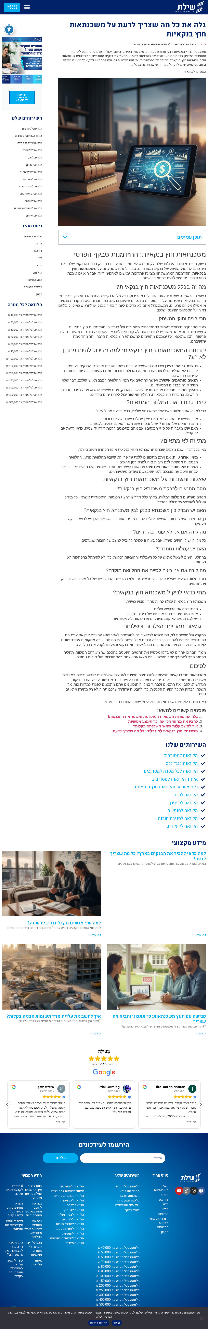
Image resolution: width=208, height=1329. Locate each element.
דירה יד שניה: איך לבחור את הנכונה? (14, 1225)
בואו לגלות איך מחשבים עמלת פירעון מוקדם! (33, 1192)
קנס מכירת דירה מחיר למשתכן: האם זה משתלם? (13, 1248)
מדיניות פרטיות (98, 1323)
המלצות (37, 273)
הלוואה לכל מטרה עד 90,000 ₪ (25, 351)
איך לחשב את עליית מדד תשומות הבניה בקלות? (53, 1016)
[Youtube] (179, 1191)
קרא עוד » (200, 935)
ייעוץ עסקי (132, 1210)
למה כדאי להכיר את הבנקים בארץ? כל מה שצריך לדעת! (158, 856)
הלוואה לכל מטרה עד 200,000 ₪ (24, 373)
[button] (26, 7)
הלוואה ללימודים (32, 179)
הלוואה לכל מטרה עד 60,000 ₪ (25, 330)
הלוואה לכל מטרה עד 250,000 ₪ (24, 380)
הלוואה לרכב (35, 158)
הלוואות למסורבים (32, 129)
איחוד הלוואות (36, 1262)
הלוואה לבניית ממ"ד (31, 172)
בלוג (39, 258)
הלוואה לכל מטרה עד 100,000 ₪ (24, 359)
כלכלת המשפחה (128, 1200)
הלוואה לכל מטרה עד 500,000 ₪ (24, 402)
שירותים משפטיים (127, 1205)
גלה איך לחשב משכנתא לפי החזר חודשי (33, 1209)
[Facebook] (201, 1191)
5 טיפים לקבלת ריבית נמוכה (14, 1190)
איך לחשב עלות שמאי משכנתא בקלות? (165, 726)
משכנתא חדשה (129, 1196)
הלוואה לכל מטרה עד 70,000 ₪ (25, 337)
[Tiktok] (186, 1191)
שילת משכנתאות (33, 236)
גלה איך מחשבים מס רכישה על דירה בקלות (14, 1209)
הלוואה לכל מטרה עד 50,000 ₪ (25, 322)
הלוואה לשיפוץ (34, 165)
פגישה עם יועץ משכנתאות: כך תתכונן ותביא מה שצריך (159, 1019)
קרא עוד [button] (60, 1122)
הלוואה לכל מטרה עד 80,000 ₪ (25, 344)
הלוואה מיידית (34, 216)
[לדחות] (201, 1318)
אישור (117, 1323)
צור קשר (37, 251)
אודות (39, 243)
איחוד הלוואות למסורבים (28, 136)
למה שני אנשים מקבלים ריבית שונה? (64, 923)
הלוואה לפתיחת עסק (31, 194)
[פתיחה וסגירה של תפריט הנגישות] (9, 29)
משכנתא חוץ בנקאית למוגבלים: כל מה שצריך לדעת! (155, 731)
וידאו (39, 265)
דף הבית (201, 44)
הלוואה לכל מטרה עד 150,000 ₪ (24, 366)
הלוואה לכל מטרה (32, 150)
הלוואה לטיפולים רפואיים (28, 208)
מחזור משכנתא (129, 1191)
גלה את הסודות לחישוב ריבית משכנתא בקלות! (33, 1229)
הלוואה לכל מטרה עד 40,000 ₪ (25, 315)
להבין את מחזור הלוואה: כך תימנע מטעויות (163, 722)
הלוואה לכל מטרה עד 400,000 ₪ (24, 395)
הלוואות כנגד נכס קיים (29, 143)
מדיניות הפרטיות (33, 287)
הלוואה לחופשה (33, 201)
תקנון (39, 294)
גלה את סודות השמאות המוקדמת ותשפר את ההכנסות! (153, 717)
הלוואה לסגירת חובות (30, 186)
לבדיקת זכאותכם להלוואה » (22, 97)
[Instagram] (194, 1191)
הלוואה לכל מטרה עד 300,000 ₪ (24, 387)
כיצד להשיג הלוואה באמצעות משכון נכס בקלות (15, 1268)
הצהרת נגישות (34, 280)
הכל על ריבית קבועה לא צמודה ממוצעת (33, 1248)
